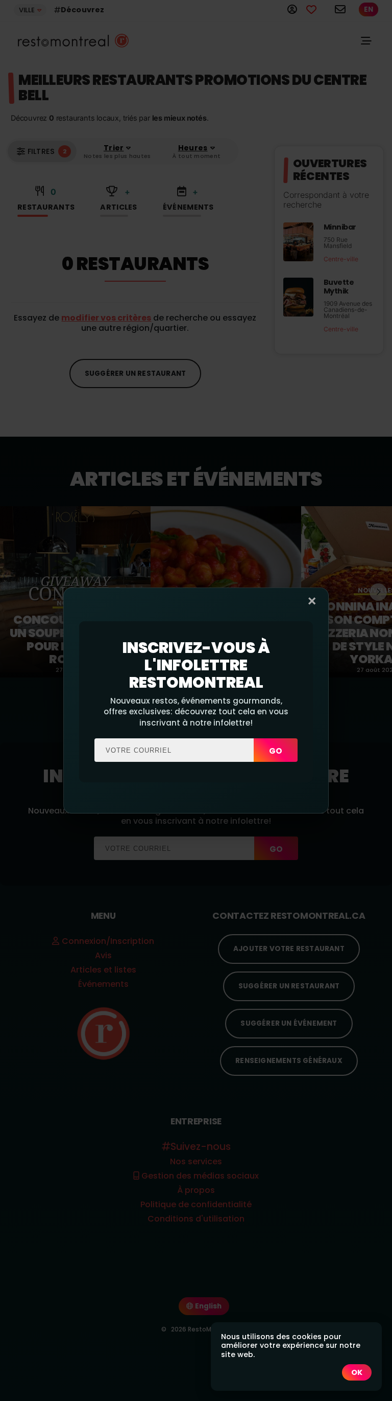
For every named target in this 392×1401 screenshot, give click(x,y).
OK (356, 1372)
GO (275, 750)
